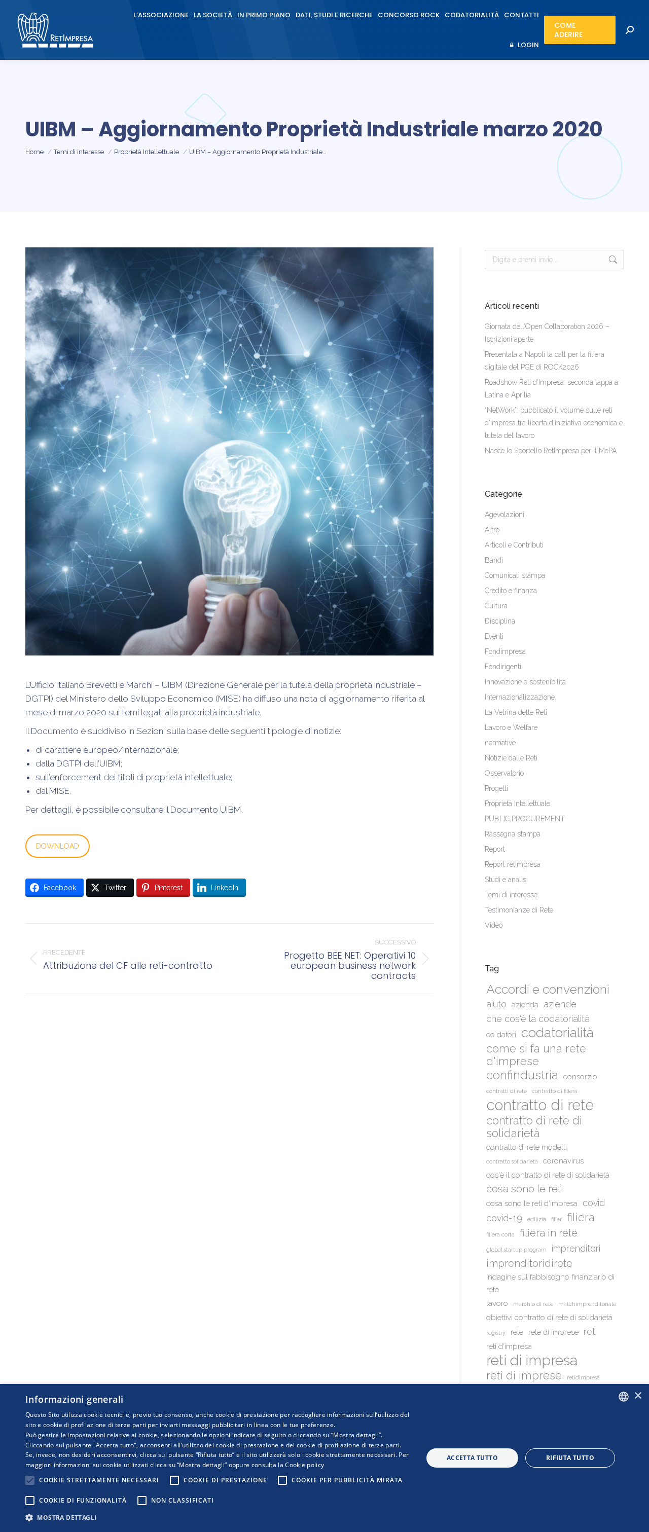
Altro (492, 530)
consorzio (580, 1076)
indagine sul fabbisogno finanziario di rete (550, 1283)
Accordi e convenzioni (547, 989)
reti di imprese (524, 1375)
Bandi (494, 560)
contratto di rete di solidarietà (534, 1127)
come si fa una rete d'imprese (536, 1055)
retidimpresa (583, 1377)
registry (496, 1333)
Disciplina (500, 621)
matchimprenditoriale (587, 1304)
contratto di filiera (555, 1091)
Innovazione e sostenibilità (525, 682)
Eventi (494, 636)
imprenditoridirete (529, 1263)
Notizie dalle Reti (511, 758)
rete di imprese (553, 1332)
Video (493, 925)
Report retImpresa (512, 864)
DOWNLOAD (57, 846)
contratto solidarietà (512, 1161)
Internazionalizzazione (520, 697)
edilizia (536, 1219)
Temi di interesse (511, 895)
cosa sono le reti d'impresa (532, 1203)
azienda (525, 1004)
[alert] (324, 1458)
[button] (218, 1517)
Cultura (496, 606)
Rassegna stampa (512, 834)
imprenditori (576, 1248)
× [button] (637, 1396)
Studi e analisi (506, 880)
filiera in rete (549, 1233)
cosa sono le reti (524, 1189)
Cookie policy (304, 1465)
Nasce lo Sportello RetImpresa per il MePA (551, 451)
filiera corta (500, 1234)
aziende (560, 1004)
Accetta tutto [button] (472, 1457)
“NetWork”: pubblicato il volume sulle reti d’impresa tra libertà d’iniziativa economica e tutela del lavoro (554, 423)
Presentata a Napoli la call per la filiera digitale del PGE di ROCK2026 (544, 360)
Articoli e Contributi (514, 545)
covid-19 (504, 1218)
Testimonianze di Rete (519, 910)
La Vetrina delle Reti (516, 712)
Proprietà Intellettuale (517, 803)
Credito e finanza (511, 591)
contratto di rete (540, 1105)
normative (500, 743)
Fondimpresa (505, 651)
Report (495, 849)
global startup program (516, 1250)
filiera (581, 1217)
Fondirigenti (503, 667)
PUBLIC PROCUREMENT (525, 819)
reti (590, 1331)
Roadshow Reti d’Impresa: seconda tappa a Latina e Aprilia (551, 388)
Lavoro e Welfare (511, 727)
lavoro (497, 1303)
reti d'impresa (509, 1346)
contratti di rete (506, 1091)
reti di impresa (532, 1360)
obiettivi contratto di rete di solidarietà (549, 1317)
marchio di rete (533, 1304)
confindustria (522, 1075)
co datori (501, 1034)
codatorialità (557, 1032)
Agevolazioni (504, 514)
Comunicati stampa (515, 575)
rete (517, 1332)
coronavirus (563, 1160)
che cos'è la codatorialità (538, 1018)
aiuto (496, 1004)
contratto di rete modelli (526, 1147)
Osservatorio (504, 773)
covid (594, 1202)
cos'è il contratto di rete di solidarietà (547, 1175)
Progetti (496, 788)
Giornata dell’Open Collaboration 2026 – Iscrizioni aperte (547, 332)
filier (556, 1219)
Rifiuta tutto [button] (570, 1457)
